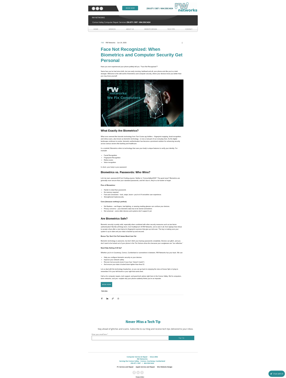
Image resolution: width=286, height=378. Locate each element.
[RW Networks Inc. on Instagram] (101, 8)
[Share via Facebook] (102, 298)
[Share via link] (113, 298)
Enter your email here (99, 334)
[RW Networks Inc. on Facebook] (93, 8)
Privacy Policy (140, 377)
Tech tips (104, 291)
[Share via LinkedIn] (107, 298)
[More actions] (182, 42)
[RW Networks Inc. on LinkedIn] (97, 8)
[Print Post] (118, 298)
